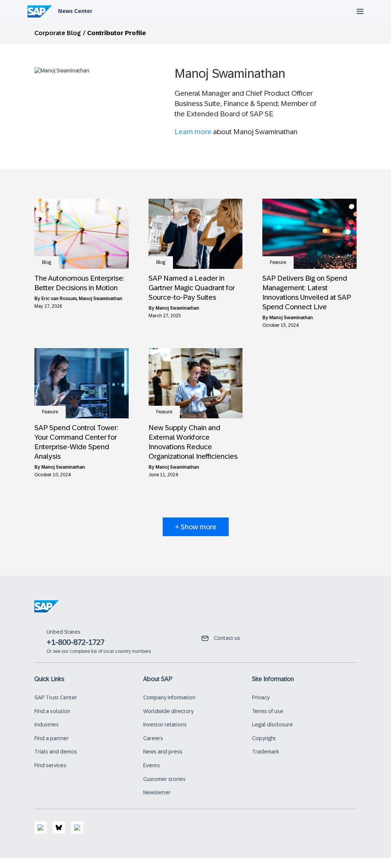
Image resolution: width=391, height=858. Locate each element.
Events (151, 765)
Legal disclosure (272, 724)
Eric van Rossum (59, 298)
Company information (169, 697)
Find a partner (51, 738)
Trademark (265, 752)
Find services (50, 765)
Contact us (227, 638)
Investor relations (165, 724)
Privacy (261, 697)
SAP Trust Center (55, 697)
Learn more (193, 132)
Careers (153, 738)
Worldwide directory (168, 711)
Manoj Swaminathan (100, 298)
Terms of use (267, 711)
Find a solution (52, 711)
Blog (46, 262)
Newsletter (157, 792)
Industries (46, 724)
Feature (278, 262)
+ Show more (196, 527)
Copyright (264, 738)
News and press (163, 752)
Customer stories (164, 779)
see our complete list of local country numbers (102, 651)
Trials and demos (55, 752)
